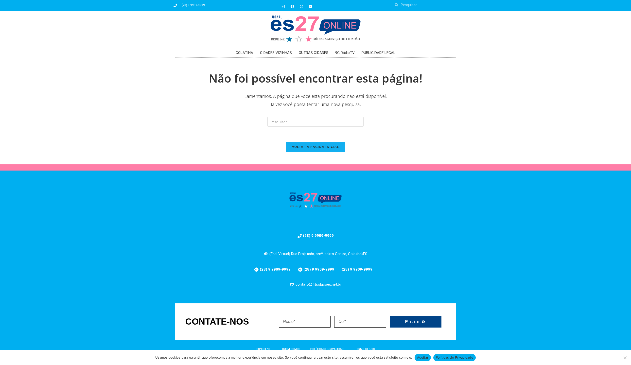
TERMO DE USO (365, 349)
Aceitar (422, 357)
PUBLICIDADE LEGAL (378, 53)
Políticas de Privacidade (454, 357)
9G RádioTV (345, 53)
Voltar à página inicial (315, 146)
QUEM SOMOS (291, 349)
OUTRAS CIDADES (313, 53)
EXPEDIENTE (264, 349)
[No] (624, 357)
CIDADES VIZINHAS (276, 53)
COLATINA (244, 53)
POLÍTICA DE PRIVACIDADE (327, 349)
